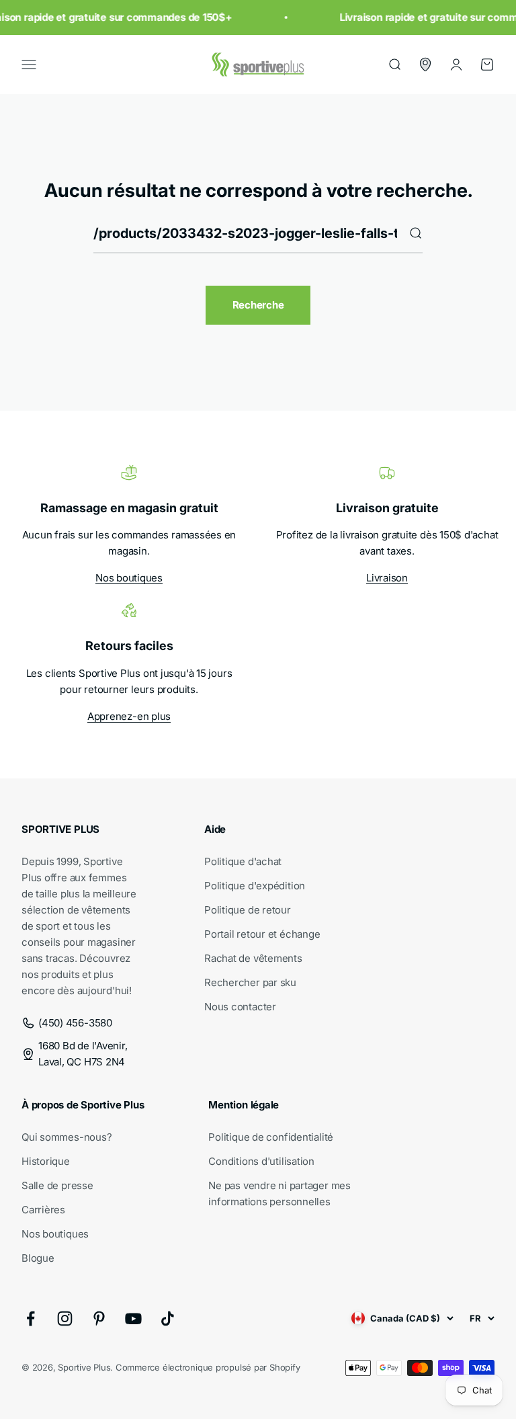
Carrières (43, 1209)
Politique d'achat (243, 861)
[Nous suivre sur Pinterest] (99, 1318)
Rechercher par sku (250, 982)
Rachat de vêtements (253, 958)
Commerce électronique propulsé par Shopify (208, 1367)
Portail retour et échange (262, 934)
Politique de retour (247, 909)
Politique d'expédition (254, 885)
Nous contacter (240, 1006)
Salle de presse (57, 1185)
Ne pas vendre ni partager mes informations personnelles (279, 1193)
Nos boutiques (129, 577)
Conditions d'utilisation (261, 1161)
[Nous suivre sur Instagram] (65, 1318)
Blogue (38, 1258)
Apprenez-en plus (129, 716)
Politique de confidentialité (270, 1137)
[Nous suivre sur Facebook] (31, 1318)
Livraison (387, 577)
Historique (46, 1161)
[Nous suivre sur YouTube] (133, 1318)
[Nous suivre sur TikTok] (168, 1318)
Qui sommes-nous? (67, 1137)
